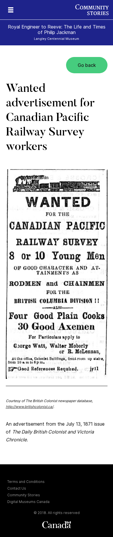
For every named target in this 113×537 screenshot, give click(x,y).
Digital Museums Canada (28, 501)
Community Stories (23, 495)
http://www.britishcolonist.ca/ (29, 406)
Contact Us (16, 488)
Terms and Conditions (26, 481)
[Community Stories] (94, 9)
